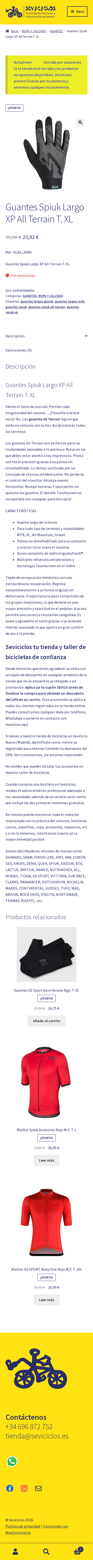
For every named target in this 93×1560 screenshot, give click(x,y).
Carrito (71, 1547)
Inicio (14, 31)
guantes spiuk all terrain (46, 307)
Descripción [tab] (15, 336)
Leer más (46, 1160)
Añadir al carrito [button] (46, 1020)
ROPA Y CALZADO (34, 31)
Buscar (46, 1552)
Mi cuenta (15, 1552)
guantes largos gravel (37, 301)
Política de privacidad (22, 1526)
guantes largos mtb (69, 301)
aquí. (25, 724)
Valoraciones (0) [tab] (18, 350)
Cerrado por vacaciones (62, 62)
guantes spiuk (16, 307)
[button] (80, 122)
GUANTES (56, 31)
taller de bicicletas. (34, 772)
